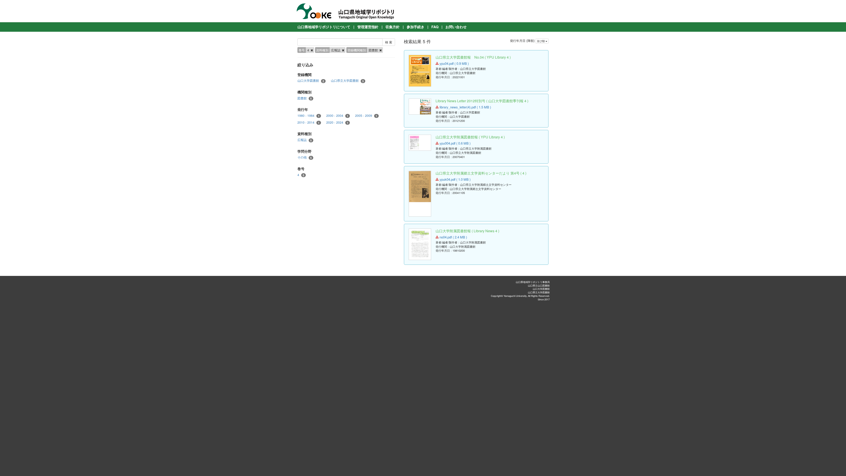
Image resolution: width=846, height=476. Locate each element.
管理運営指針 (367, 26)
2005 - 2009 (366, 115)
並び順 (541, 41)
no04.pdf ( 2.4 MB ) (453, 237)
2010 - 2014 (308, 122)
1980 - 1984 (308, 115)
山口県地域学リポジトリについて (323, 26)
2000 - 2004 (337, 115)
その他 (304, 157)
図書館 (304, 98)
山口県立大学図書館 (347, 80)
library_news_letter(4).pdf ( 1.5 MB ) (465, 107)
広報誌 (304, 140)
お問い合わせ (456, 26)
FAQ (434, 26)
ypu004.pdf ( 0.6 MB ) (455, 143)
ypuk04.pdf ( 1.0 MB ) (455, 179)
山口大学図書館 (310, 80)
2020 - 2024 (337, 122)
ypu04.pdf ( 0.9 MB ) (454, 63)
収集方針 (393, 26)
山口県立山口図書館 (539, 285)
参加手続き (415, 26)
